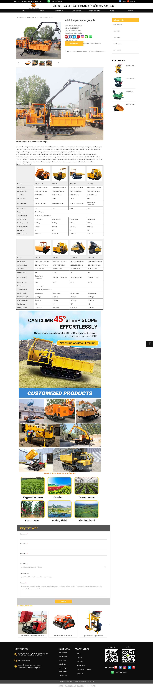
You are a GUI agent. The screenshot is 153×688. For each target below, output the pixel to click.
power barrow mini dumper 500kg (130, 104)
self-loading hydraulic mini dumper (130, 92)
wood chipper (63, 668)
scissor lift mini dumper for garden (130, 79)
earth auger (62, 660)
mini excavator (63, 656)
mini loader (62, 664)
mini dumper (30, 17)
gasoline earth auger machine (130, 66)
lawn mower (63, 671)
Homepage (20, 17)
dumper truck (63, 675)
